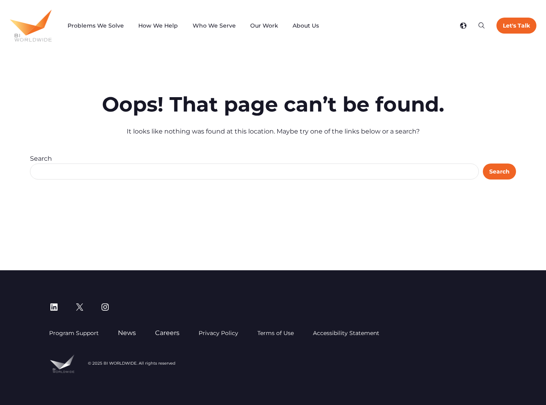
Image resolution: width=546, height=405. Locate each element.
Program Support (74, 333)
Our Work (264, 25)
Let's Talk (516, 25)
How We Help (158, 25)
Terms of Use (275, 333)
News (127, 333)
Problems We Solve (96, 25)
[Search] (481, 26)
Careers (167, 333)
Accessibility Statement (346, 333)
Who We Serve (214, 25)
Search (41, 158)
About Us (306, 25)
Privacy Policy (218, 333)
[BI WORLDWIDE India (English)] (31, 25)
